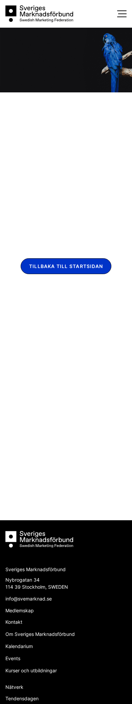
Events (12, 658)
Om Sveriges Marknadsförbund (40, 634)
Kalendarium (19, 646)
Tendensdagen (22, 698)
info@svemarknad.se (28, 599)
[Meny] (122, 14)
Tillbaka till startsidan (66, 266)
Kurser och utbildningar (31, 670)
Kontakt (13, 622)
